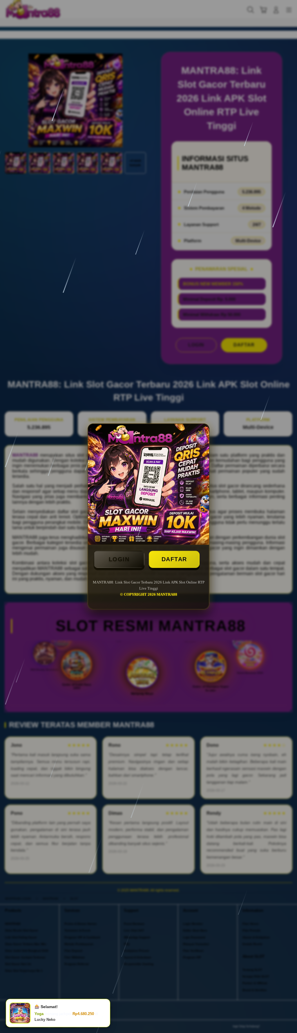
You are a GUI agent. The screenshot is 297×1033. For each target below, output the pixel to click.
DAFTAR (174, 559)
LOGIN (119, 559)
